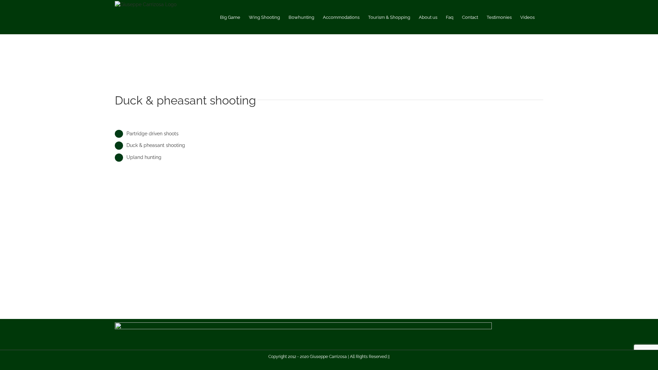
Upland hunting (143, 157)
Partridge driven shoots (152, 133)
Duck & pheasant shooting (155, 145)
